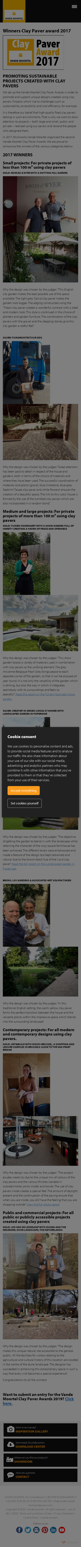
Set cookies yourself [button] (24, 803)
